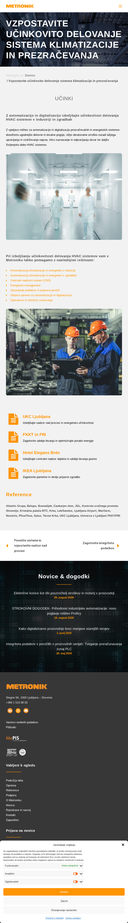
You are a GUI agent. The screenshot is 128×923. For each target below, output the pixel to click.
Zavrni (64, 901)
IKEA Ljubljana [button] (37, 470)
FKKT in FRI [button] (34, 434)
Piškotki (11, 727)
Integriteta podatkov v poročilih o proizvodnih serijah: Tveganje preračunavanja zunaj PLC (64, 646)
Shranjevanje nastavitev (64, 910)
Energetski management (25, 285)
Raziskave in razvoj (18, 810)
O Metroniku (13, 800)
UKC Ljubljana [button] (36, 416)
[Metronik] (20, 6)
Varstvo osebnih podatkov (22, 722)
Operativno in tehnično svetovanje (31, 300)
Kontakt (11, 815)
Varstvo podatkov (73, 918)
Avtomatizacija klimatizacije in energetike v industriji (43, 270)
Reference (12, 790)
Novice (10, 805)
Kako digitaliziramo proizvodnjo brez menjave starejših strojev (64, 629)
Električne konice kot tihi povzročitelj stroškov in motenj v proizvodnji (64, 593)
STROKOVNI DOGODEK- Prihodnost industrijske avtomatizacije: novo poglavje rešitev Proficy (64, 611)
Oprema (11, 785)
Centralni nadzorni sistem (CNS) (30, 280)
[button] (123, 844)
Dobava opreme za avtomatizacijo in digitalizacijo (41, 295)
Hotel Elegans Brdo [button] (41, 452)
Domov (30, 75)
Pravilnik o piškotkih (55, 918)
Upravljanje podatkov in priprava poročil (35, 290)
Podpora (11, 795)
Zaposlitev (12, 820)
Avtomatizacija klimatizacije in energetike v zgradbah (43, 275)
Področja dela (14, 780)
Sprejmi (64, 891)
